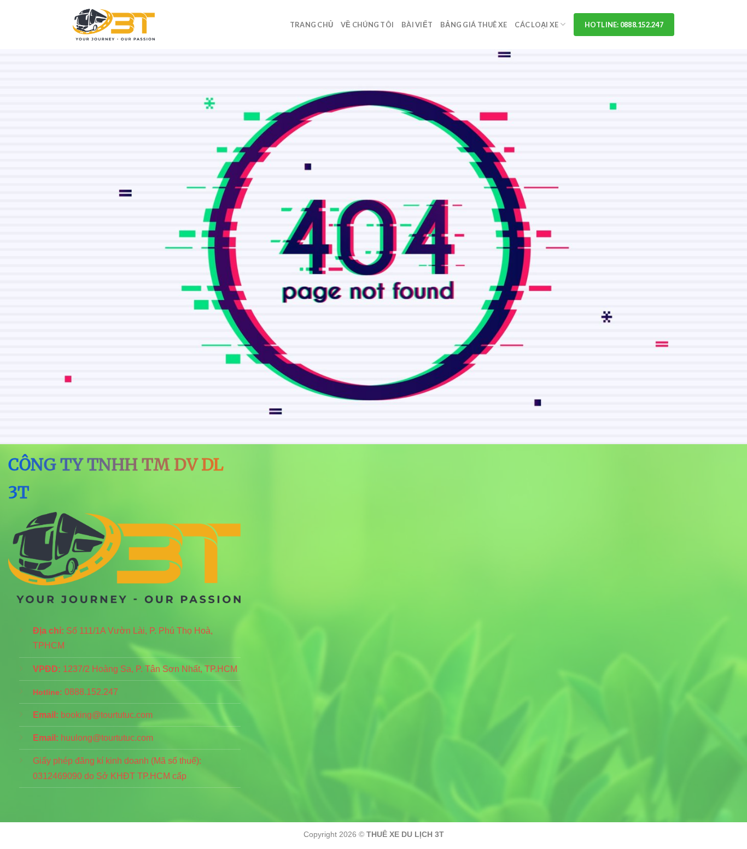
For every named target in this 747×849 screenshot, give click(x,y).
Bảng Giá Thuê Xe (473, 24)
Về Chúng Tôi (367, 24)
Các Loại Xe (536, 24)
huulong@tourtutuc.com (107, 737)
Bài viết (417, 24)
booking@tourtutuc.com (107, 715)
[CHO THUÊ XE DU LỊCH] (114, 25)
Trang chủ (311, 24)
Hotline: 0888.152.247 (624, 24)
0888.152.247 (91, 692)
